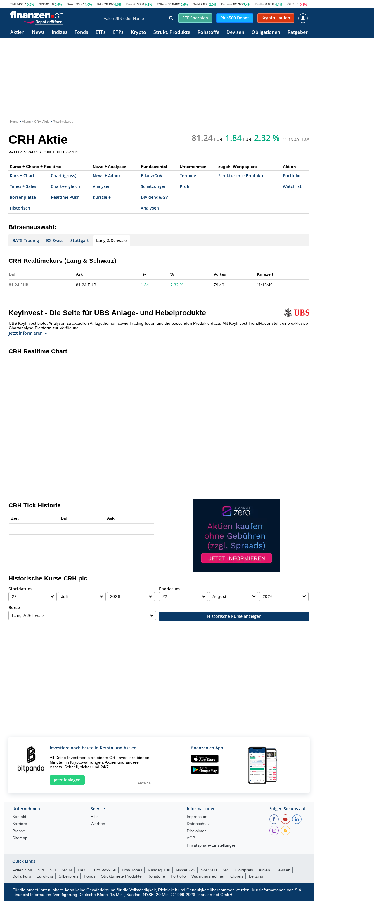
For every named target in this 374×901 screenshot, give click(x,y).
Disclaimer (196, 831)
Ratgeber (298, 32)
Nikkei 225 (185, 870)
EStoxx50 (164, 4)
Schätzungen (154, 186)
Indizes (59, 32)
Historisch (20, 208)
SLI (53, 870)
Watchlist (292, 186)
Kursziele (102, 197)
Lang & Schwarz (111, 240)
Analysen (102, 186)
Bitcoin (226, 4)
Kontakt (19, 816)
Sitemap (19, 838)
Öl (289, 4)
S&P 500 (209, 870)
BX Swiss (54, 240)
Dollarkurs (21, 876)
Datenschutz (198, 824)
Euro (130, 4)
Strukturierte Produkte (241, 175)
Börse (14, 607)
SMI (13, 4)
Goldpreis (244, 870)
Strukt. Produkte (171, 32)
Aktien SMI (22, 870)
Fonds (81, 32)
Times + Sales (23, 186)
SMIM (66, 870)
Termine (188, 175)
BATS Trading (26, 240)
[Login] (303, 18)
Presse (18, 831)
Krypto (138, 32)
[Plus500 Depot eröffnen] (42, 21)
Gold (196, 4)
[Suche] (171, 18)
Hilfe (95, 816)
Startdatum (20, 589)
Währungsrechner (208, 876)
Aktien (17, 32)
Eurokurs (45, 876)
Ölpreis (236, 876)
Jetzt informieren (26, 333)
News (38, 32)
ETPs (118, 32)
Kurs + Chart (22, 175)
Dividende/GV (154, 197)
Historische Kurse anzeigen (234, 616)
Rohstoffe (208, 32)
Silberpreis (68, 876)
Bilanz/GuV (151, 175)
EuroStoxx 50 (103, 870)
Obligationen (266, 32)
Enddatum (169, 589)
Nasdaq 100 (159, 870)
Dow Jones (132, 870)
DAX (100, 4)
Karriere (19, 824)
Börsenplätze (23, 197)
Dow (70, 4)
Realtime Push (65, 197)
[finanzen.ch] (36, 14)
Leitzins (256, 876)
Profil (185, 186)
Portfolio (292, 175)
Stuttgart (79, 240)
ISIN (47, 152)
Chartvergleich (65, 186)
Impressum (197, 816)
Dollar (259, 4)
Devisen (235, 32)
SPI (41, 4)
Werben (98, 824)
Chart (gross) (63, 175)
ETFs (101, 32)
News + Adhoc (107, 175)
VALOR (15, 152)
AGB (191, 838)
